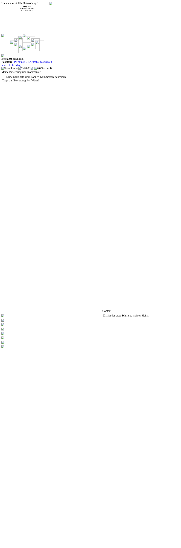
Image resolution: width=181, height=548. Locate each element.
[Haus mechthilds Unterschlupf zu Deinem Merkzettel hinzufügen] (50, 2)
